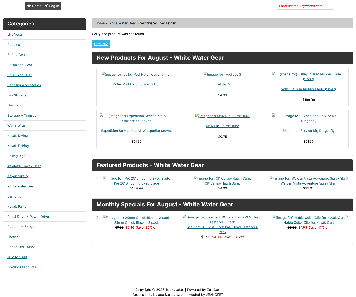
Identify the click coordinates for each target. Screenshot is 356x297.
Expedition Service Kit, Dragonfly (309, 131)
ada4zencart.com (172, 294)
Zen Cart (214, 290)
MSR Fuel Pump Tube (222, 126)
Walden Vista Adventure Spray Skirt (309, 183)
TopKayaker (174, 290)
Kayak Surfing (18, 176)
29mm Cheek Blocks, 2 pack (136, 222)
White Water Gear (122, 23)
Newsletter (59, 283)
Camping (14, 196)
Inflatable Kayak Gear (24, 166)
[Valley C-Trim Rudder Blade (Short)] (308, 77)
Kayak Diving (17, 136)
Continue (101, 44)
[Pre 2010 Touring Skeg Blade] (136, 178)
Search (341, 6)
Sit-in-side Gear (19, 75)
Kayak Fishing (18, 146)
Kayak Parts (16, 206)
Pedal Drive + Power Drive (28, 216)
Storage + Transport (23, 115)
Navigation (15, 105)
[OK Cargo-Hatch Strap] (222, 178)
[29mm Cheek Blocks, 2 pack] (136, 217)
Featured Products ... (23, 267)
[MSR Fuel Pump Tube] (222, 116)
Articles (12, 283)
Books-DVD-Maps (21, 247)
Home (36, 6)
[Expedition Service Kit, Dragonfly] (308, 118)
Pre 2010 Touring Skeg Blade (136, 183)
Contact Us (34, 283)
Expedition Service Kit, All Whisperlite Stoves (136, 131)
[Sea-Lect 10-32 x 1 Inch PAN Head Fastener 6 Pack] (222, 219)
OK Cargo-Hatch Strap (222, 183)
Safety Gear (16, 55)
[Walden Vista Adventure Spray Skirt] (309, 178)
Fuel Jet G (222, 84)
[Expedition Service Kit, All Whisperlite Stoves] (136, 118)
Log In (53, 6)
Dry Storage (16, 95)
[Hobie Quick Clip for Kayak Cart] (309, 217)
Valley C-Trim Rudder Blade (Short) (308, 89)
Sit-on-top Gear (19, 65)
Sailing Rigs (16, 156)
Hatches (13, 237)
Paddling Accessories (24, 85)
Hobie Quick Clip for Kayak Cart (308, 222)
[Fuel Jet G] (222, 74)
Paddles (13, 45)
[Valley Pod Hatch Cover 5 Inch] (136, 74)
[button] (115, 183)
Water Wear (16, 125)
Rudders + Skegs (20, 227)
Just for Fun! (17, 257)
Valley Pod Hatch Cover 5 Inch (136, 84)
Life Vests (15, 34)
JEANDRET (214, 294)
